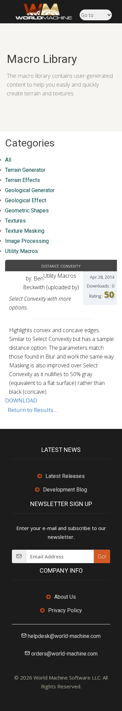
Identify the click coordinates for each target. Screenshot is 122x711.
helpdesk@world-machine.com (64, 636)
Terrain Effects (22, 180)
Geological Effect (25, 200)
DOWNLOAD (21, 400)
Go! (102, 556)
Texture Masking (24, 231)
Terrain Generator (25, 170)
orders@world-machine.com (64, 653)
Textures (15, 220)
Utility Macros (21, 251)
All (8, 160)
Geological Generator (30, 190)
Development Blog (65, 489)
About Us (65, 597)
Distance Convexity (61, 265)
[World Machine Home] (40, 11)
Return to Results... (32, 410)
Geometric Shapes (27, 210)
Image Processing (27, 241)
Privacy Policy (65, 610)
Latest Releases (65, 476)
